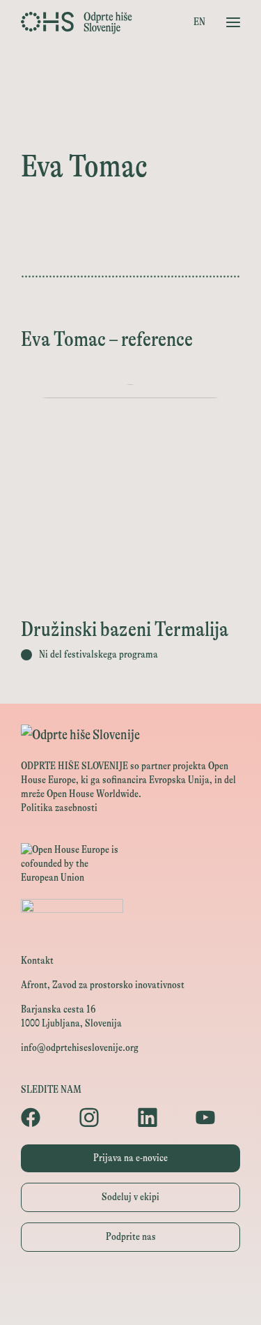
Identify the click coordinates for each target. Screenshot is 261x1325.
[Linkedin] (160, 1117)
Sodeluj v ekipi (130, 1197)
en (199, 22)
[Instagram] (101, 1117)
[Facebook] (43, 1117)
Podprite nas (131, 1237)
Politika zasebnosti (59, 808)
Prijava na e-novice (130, 1158)
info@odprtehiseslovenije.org (80, 1048)
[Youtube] (218, 1117)
